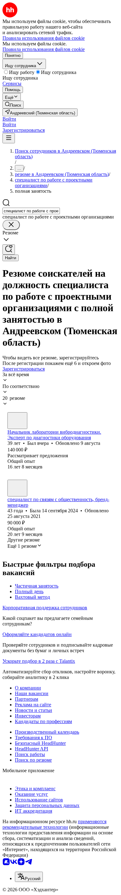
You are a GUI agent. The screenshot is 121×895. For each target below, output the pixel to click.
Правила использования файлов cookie (43, 49)
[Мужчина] (17, 420)
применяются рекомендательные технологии (54, 824)
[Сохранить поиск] (8, 249)
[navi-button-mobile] (8, 138)
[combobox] (31, 211)
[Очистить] (11, 225)
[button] (9, 119)
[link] (13, 104)
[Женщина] (17, 488)
